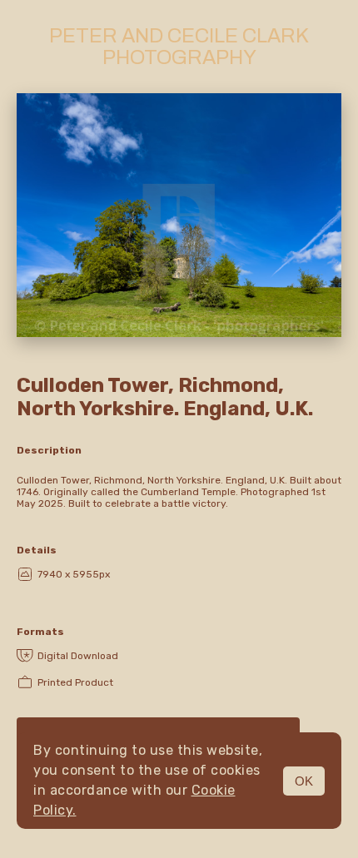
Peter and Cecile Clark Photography (179, 46)
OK (304, 781)
